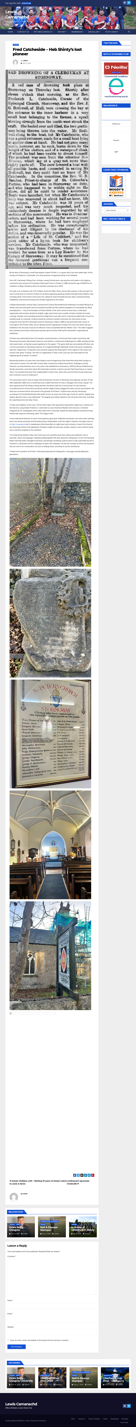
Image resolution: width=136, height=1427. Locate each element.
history (15, 44)
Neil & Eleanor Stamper (49, 1229)
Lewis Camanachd (21, 1404)
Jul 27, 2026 (109, 1384)
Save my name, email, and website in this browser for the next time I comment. (39, 1340)
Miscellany (93, 32)
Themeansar (42, 1420)
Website (10, 1327)
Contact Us (23, 32)
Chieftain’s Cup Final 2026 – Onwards (49, 1381)
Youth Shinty (111, 32)
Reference (116, 124)
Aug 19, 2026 (16, 1384)
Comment (11, 1256)
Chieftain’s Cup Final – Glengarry (113, 1379)
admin (25, 60)
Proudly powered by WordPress (15, 1420)
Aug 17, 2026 (78, 1384)
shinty (18, 1224)
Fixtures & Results (43, 32)
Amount (116, 140)
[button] (129, 32)
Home (10, 32)
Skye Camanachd (18, 424)
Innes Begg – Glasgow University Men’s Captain (19, 1231)
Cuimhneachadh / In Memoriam (49, 1221)
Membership (77, 32)
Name (10, 1300)
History (62, 32)
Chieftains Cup (45, 1375)
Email (10, 1314)
